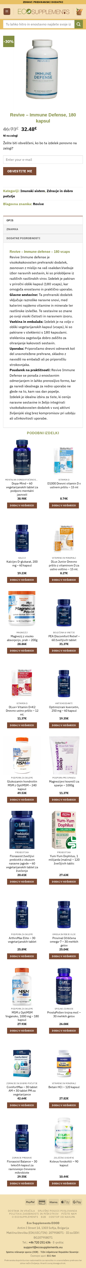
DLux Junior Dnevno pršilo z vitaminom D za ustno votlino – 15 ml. (64, 565)
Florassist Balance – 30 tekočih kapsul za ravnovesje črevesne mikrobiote (22, 1167)
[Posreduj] (79, 24)
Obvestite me (19, 171)
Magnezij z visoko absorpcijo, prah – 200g (22, 638)
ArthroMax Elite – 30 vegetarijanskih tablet (22, 940)
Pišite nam (69, 1213)
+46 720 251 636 (40, 1242)
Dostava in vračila (21, 1210)
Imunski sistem (32, 191)
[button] (7, 11)
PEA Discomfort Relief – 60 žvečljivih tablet (64, 638)
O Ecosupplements (25, 1216)
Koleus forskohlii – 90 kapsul (64, 1163)
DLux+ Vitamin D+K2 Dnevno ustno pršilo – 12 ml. (22, 710)
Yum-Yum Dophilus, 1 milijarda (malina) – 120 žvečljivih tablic (64, 859)
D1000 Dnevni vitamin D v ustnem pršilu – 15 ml (64, 485)
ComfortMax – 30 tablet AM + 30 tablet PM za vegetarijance (22, 1090)
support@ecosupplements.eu (43, 1247)
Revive (38, 204)
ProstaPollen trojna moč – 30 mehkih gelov (64, 1014)
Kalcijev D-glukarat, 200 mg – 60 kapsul (22, 563)
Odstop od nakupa (62, 1216)
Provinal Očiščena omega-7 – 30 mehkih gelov (64, 941)
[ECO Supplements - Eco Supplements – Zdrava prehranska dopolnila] (43, 11)
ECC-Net (51, 1255)
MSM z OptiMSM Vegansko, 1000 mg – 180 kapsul (22, 1016)
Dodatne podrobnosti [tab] (23, 238)
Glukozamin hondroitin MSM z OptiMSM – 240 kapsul (22, 785)
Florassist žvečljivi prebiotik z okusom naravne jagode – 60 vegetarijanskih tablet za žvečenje (22, 863)
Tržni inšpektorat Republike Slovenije (59, 1252)
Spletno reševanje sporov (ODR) (22, 1252)
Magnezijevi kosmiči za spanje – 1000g (64, 783)
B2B (43, 1216)
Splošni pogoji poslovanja (57, 1210)
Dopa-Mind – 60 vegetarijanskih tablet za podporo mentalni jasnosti (22, 489)
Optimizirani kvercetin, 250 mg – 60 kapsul (64, 709)
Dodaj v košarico (22, 505)
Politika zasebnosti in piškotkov (34, 1213)
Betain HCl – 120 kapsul (64, 1087)
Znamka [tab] (12, 229)
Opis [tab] (9, 220)
